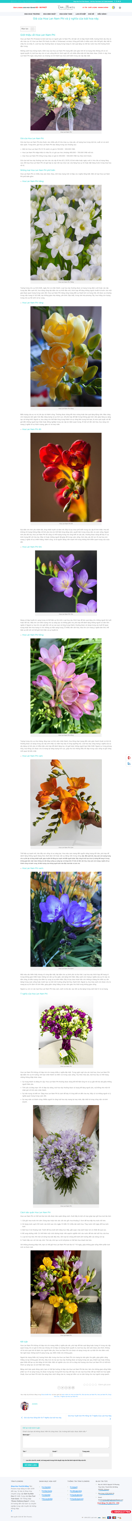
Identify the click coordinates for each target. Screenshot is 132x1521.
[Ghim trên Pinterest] (69, 1387)
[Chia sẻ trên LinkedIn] (73, 1387)
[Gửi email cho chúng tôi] (120, 1)
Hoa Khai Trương (32, 14)
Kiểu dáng (102, 14)
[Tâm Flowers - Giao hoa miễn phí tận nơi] (66, 7)
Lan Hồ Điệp (81, 14)
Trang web (85, 1451)
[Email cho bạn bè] (66, 1387)
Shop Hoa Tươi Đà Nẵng (20, 1486)
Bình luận (26, 1435)
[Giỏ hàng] (120, 7)
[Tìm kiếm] (113, 7)
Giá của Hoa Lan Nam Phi (89, 1394)
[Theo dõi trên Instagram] (116, 1)
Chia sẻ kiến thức (46, 1394)
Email (55, 1451)
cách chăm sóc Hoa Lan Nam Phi (71, 1394)
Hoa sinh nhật (49, 14)
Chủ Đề (91, 14)
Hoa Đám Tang (65, 14)
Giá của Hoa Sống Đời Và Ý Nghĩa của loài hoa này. (42, 1418)
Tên (24, 1451)
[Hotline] (129, 758)
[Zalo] (129, 763)
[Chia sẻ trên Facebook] (59, 1387)
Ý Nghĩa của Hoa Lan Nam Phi (69, 1396)
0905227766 (122, 1511)
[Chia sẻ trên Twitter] (62, 1387)
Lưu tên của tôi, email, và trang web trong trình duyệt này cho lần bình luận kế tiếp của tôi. (56, 1460)
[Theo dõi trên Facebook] (114, 1)
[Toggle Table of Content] (31, 29)
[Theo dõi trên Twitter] (118, 1)
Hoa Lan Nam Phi (102, 1394)
